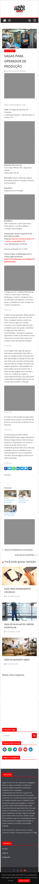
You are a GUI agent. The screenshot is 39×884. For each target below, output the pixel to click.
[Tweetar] (10, 468)
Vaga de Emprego (10, 51)
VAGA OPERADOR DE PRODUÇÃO (10, 514)
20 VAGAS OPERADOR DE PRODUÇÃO (23, 500)
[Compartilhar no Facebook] (6, 468)
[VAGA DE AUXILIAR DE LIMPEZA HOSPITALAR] (19, 603)
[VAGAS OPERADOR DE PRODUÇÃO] (10, 493)
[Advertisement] (19, 85)
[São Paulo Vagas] (4, 20)
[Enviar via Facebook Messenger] (26, 468)
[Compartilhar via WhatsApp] (14, 468)
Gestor (24, 71)
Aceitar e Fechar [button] (24, 881)
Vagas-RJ (5, 853)
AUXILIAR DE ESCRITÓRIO (24, 555)
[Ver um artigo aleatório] (34, 20)
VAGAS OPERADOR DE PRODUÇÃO (9, 500)
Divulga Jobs (6, 857)
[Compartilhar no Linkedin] (18, 468)
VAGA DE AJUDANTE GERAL (17, 659)
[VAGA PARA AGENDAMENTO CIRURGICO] (19, 568)
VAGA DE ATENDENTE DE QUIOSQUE (19, 550)
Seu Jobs (5, 849)
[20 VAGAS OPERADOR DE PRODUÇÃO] (24, 493)
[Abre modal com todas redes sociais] (30, 468)
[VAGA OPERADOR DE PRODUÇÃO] (10, 508)
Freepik (24, 105)
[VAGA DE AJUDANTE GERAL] (19, 639)
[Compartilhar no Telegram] (22, 468)
